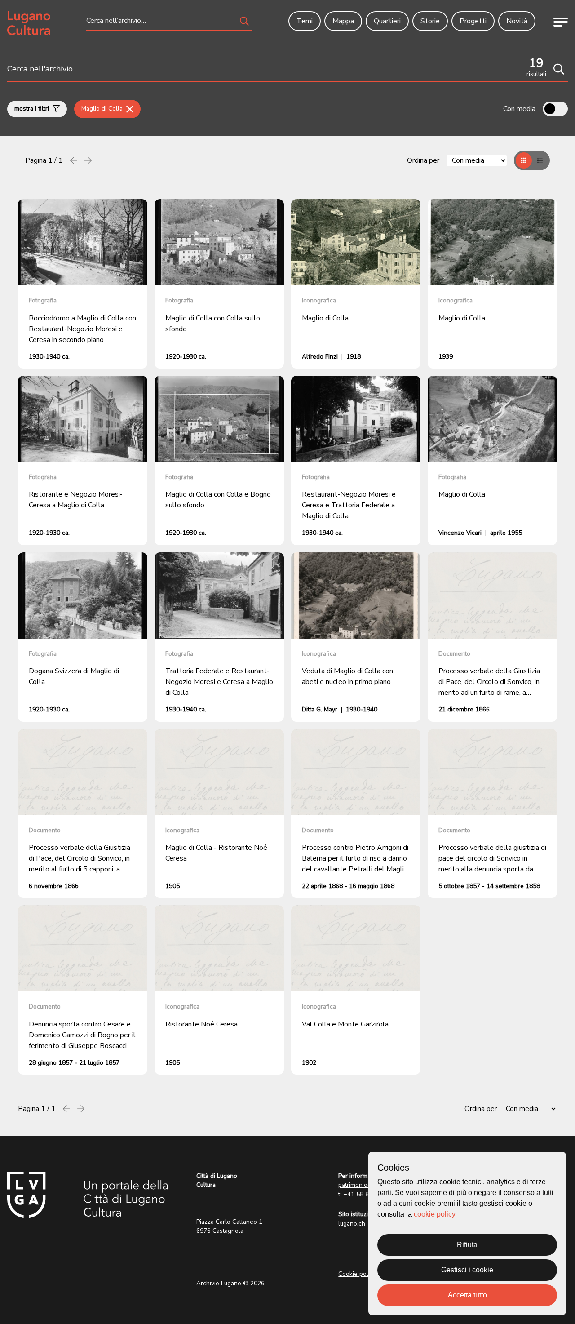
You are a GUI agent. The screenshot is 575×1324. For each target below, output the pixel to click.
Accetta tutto (467, 1295)
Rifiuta (467, 1244)
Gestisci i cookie (467, 1270)
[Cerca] (559, 69)
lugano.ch (351, 1223)
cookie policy (435, 1214)
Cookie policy (357, 1274)
